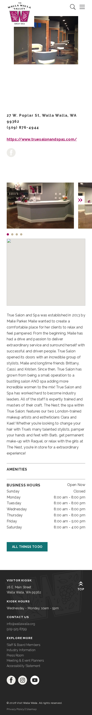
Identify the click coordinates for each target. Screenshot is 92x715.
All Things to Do (27, 547)
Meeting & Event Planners (25, 660)
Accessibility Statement (23, 666)
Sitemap (31, 709)
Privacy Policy (15, 709)
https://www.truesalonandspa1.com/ (42, 139)
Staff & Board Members (23, 645)
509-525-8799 (17, 629)
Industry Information (21, 650)
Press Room (15, 655)
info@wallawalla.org (21, 624)
